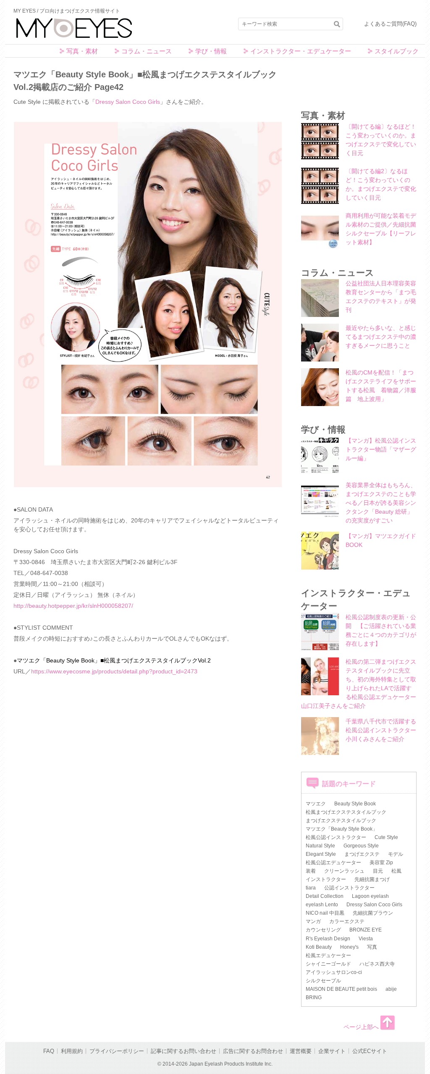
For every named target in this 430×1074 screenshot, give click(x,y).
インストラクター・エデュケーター (300, 51)
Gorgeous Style (361, 846)
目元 (378, 871)
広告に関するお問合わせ (253, 1051)
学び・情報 (211, 51)
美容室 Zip (381, 863)
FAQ (48, 1051)
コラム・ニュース (146, 51)
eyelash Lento (322, 905)
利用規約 (72, 1051)
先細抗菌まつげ (372, 879)
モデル (395, 854)
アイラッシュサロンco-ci (334, 972)
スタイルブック (397, 51)
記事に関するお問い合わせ (183, 1051)
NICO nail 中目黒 (325, 913)
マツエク (316, 804)
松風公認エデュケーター (333, 863)
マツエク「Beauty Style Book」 (342, 829)
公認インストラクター (349, 888)
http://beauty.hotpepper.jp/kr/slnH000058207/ (73, 605)
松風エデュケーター (328, 955)
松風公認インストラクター (336, 837)
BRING (314, 997)
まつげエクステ (362, 854)
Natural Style (320, 846)
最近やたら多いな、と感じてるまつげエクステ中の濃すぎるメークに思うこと (381, 337)
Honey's (349, 947)
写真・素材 (82, 51)
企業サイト (332, 1051)
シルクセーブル (323, 981)
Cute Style (386, 837)
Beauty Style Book (355, 804)
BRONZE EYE (365, 930)
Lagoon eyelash (370, 896)
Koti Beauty (319, 947)
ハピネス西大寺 (377, 964)
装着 (311, 871)
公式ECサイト (369, 1051)
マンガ (313, 921)
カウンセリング (323, 930)
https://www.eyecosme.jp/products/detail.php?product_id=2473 (114, 671)
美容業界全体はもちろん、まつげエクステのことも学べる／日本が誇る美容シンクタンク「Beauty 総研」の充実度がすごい (381, 503)
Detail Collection (324, 896)
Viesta (366, 939)
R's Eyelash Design (328, 939)
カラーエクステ (346, 921)
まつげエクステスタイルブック (341, 820)
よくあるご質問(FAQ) (390, 24)
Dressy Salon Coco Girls (127, 101)
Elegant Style (321, 854)
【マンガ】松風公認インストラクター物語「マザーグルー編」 (381, 449)
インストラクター (326, 879)
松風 (396, 871)
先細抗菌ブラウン (373, 913)
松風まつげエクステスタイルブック (346, 812)
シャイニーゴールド (328, 964)
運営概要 (301, 1051)
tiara (311, 888)
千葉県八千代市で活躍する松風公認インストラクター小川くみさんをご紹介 (381, 730)
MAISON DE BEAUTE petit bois (341, 989)
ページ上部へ (361, 1027)
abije (391, 989)
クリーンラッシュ (344, 871)
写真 (372, 947)
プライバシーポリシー (116, 1051)
